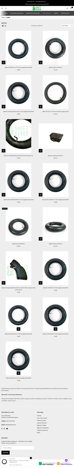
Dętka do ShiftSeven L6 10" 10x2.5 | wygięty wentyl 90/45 (18, 67)
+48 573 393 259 (30, 1)
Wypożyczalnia (65, 13)
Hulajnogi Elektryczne (16, 13)
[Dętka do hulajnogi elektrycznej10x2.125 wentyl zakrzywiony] (18, 136)
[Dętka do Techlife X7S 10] (18, 359)
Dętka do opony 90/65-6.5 (18, 244)
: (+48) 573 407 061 (10, 421)
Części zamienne (46, 13)
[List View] (5, 26)
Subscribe (5, 452)
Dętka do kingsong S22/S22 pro (55, 155)
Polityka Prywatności (42, 430)
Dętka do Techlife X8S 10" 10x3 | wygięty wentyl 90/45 (55, 334)
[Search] (6, 8)
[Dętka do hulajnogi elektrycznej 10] (18, 92)
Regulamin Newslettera (43, 428)
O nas (6, 13)
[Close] (31, 458)
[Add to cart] (3, 62)
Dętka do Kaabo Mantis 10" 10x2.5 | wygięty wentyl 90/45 (18, 334)
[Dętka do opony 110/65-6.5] (55, 224)
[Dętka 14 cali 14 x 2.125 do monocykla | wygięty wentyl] (55, 92)
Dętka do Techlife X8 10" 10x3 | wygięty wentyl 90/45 (55, 288)
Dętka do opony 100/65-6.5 (55, 67)
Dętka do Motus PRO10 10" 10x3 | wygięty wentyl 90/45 (55, 200)
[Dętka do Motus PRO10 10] (55, 180)
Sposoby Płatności (42, 423)
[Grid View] (2, 26)
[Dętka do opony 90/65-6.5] (18, 224)
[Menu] (2, 8)
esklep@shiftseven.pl (40, 1)
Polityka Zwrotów (41, 420)
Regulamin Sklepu (41, 425)
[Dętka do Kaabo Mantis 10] (18, 314)
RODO (38, 433)
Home (3, 18)
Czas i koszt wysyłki (42, 418)
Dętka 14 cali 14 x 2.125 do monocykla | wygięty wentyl (55, 111)
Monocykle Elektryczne (33, 13)
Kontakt (39, 416)
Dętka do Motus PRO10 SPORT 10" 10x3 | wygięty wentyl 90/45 (18, 200)
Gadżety (56, 13)
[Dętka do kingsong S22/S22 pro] (55, 136)
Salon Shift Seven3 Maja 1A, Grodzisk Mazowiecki (9, 416)
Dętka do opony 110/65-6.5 (55, 244)
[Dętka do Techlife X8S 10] (55, 314)
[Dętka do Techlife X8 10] (55, 268)
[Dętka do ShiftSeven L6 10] (18, 48)
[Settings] (67, 8)
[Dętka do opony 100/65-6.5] (55, 48)
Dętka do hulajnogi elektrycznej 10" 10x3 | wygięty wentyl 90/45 (18, 111)
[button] (71, 8)
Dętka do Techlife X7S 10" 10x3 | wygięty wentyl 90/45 (18, 378)
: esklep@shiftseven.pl (10, 425)
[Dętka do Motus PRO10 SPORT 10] (18, 180)
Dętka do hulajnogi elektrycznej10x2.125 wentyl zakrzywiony (18, 155)
